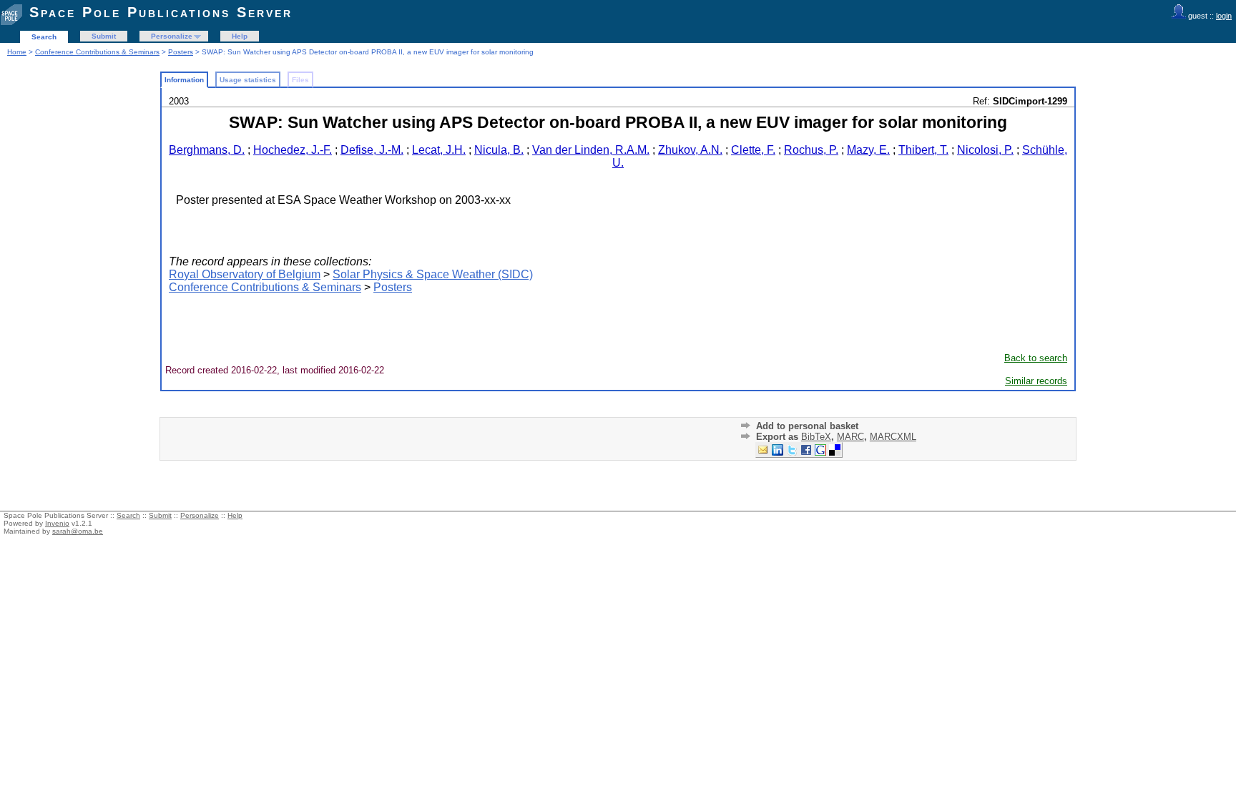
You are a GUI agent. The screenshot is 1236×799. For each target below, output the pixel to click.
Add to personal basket (807, 426)
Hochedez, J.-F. (292, 150)
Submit (104, 36)
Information (184, 80)
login (1224, 15)
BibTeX (816, 436)
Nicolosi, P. (985, 150)
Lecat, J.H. (439, 150)
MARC (850, 436)
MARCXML (893, 436)
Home (16, 52)
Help (239, 36)
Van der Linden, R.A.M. (590, 150)
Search (44, 37)
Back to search (1035, 358)
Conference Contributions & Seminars (97, 52)
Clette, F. (753, 150)
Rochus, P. (811, 150)
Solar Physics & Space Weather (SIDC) (433, 274)
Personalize (171, 36)
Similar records (1036, 381)
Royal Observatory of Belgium (244, 274)
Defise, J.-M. (371, 150)
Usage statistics (248, 80)
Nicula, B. (499, 150)
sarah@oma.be (77, 531)
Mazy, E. (868, 150)
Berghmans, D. (207, 150)
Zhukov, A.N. (690, 150)
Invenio (57, 523)
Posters (180, 52)
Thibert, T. (923, 150)
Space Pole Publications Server (161, 12)
